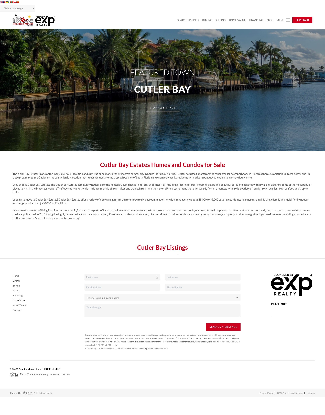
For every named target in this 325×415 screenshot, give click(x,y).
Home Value (19, 300)
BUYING (207, 20)
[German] (6, 2)
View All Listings (162, 107)
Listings (16, 280)
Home (16, 275)
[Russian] (15, 2)
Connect (17, 310)
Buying (16, 285)
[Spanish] (17, 2)
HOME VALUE (237, 20)
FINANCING (256, 20)
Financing (18, 295)
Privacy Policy (90, 348)
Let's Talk (302, 20)
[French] (4, 2)
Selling (16, 290)
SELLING (220, 20)
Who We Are (19, 305)
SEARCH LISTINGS (188, 20)
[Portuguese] (12, 2)
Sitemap (311, 393)
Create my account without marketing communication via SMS (142, 348)
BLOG (269, 20)
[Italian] (9, 2)
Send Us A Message (223, 326)
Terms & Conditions (106, 348)
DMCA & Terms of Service (290, 393)
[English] (1, 2)
